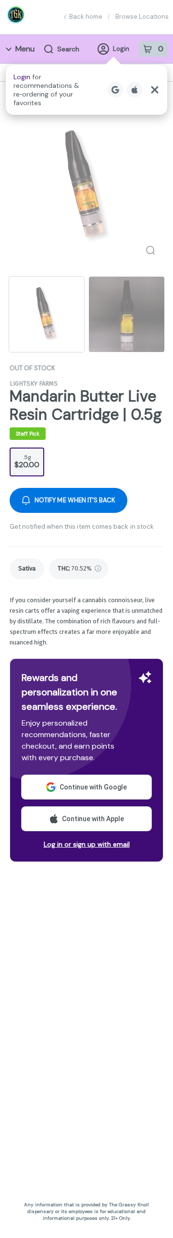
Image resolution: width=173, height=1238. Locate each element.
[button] (86, 90)
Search (68, 49)
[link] (27, 568)
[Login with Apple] (134, 89)
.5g (26, 461)
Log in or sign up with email (87, 844)
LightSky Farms (34, 383)
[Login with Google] (115, 89)
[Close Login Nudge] (155, 90)
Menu (25, 49)
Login (121, 49)
